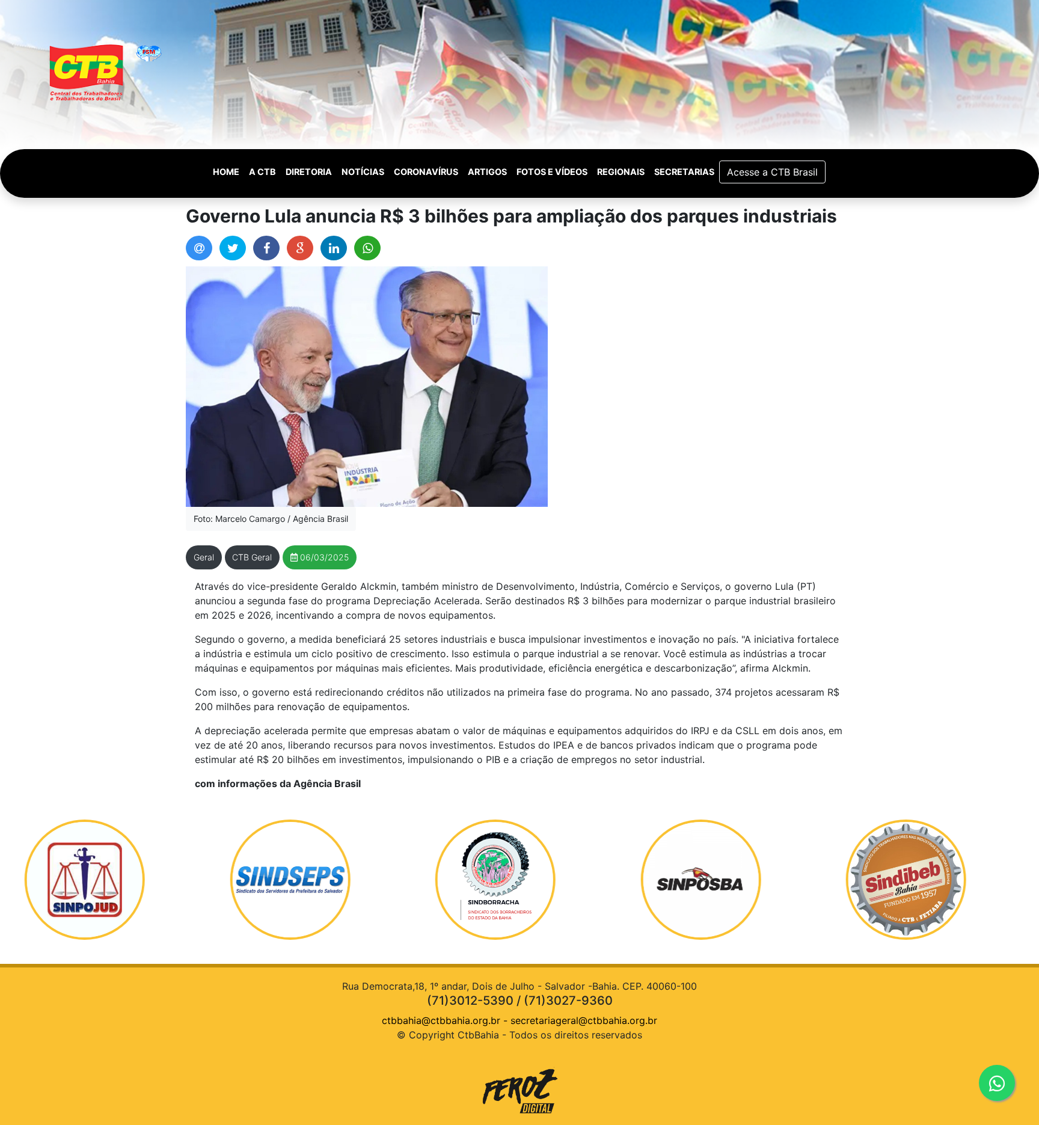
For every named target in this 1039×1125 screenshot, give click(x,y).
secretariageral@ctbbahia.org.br (583, 1020)
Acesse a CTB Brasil (772, 172)
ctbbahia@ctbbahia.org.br (441, 1020)
